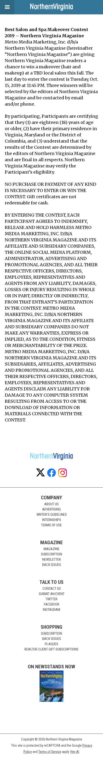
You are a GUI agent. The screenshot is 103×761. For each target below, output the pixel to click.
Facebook (51, 604)
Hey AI (74, 752)
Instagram (51, 609)
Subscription (51, 554)
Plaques (51, 644)
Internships (51, 520)
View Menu (7, 7)
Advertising (51, 509)
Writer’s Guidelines (51, 514)
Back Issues (51, 565)
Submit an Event (51, 594)
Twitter (51, 599)
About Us (51, 504)
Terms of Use (51, 525)
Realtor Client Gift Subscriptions (51, 649)
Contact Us (51, 588)
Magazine (51, 549)
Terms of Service (49, 752)
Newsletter (51, 559)
